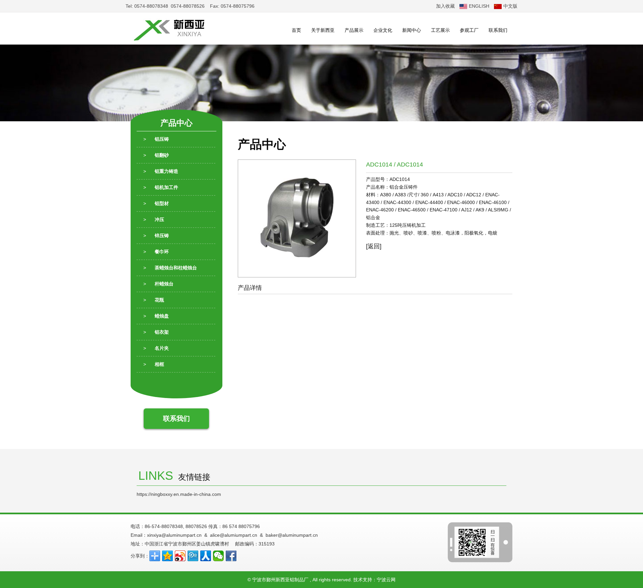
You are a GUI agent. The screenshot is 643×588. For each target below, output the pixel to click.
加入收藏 (445, 6)
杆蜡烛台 (158, 283)
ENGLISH (479, 6)
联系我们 (498, 30)
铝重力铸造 (160, 171)
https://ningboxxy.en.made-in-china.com (179, 494)
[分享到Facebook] (231, 555)
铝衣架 (156, 332)
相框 (153, 364)
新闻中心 (411, 30)
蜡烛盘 (156, 316)
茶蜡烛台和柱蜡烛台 (170, 267)
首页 (296, 30)
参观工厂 (469, 30)
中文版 (510, 6)
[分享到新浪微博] (180, 555)
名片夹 (156, 348)
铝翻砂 (156, 155)
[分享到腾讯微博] (193, 555)
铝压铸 (156, 139)
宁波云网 (386, 579)
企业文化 (382, 30)
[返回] (376, 246)
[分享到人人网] (205, 555)
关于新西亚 (323, 30)
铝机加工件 (160, 187)
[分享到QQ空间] (167, 555)
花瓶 (153, 300)
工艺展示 (440, 30)
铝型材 (156, 203)
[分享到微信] (218, 555)
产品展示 (354, 30)
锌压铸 (156, 235)
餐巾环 (156, 251)
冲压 (153, 219)
